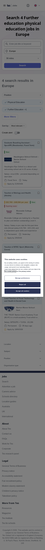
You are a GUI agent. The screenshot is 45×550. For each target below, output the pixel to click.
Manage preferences (22, 278)
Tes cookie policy (10, 271)
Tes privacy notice (25, 271)
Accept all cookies (22, 291)
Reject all (22, 284)
